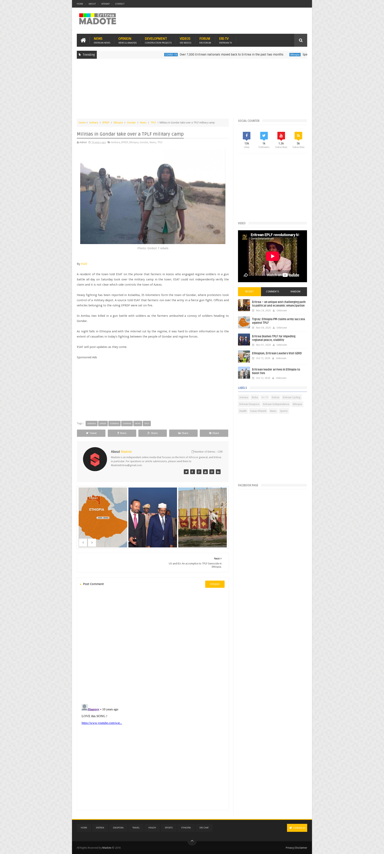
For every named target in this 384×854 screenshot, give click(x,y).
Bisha (255, 397)
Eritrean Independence (276, 404)
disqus (215, 584)
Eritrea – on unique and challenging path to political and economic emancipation (279, 303)
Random (295, 291)
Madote (107, 847)
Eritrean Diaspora (249, 404)
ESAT (84, 264)
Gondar (131, 122)
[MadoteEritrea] (186, 471)
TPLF (153, 122)
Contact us (299, 827)
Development (158, 40)
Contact (119, 4)
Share (123, 433)
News (102, 40)
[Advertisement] (192, 91)
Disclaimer (301, 847)
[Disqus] (153, 645)
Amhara (93, 122)
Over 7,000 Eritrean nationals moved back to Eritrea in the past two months (197, 54)
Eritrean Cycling (291, 397)
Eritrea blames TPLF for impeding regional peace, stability (273, 338)
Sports (284, 410)
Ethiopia (260, 54)
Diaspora (118, 827)
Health (243, 410)
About (92, 4)
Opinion (127, 40)
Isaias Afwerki (258, 410)
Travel (136, 827)
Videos (185, 40)
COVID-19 (136, 54)
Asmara (243, 397)
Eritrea (275, 397)
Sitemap (105, 4)
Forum (205, 40)
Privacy (290, 847)
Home (80, 4)
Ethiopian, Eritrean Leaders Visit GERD (277, 353)
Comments (272, 291)
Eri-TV (225, 40)
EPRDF (105, 122)
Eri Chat (204, 827)
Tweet (93, 433)
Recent (249, 291)
